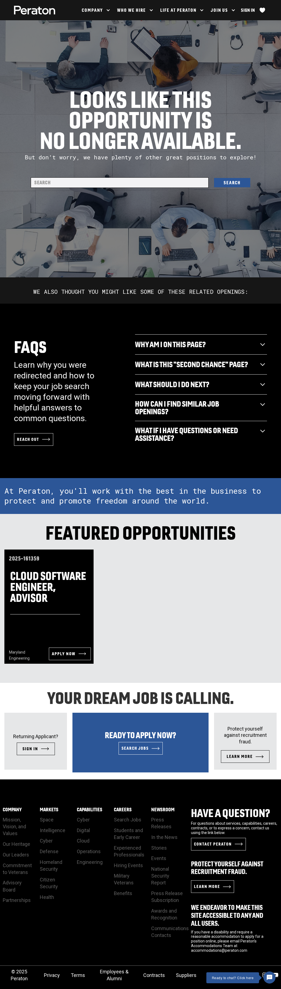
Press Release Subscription (167, 896)
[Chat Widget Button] (269, 977)
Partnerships (17, 900)
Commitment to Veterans (17, 869)
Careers (123, 809)
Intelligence (52, 830)
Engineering (90, 862)
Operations (89, 851)
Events (158, 858)
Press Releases (161, 823)
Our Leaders (16, 855)
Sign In (248, 10)
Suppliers (186, 975)
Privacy (52, 975)
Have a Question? (230, 813)
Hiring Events (128, 865)
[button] (95, 10)
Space (47, 820)
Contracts (154, 975)
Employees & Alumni (114, 975)
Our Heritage (16, 844)
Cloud (83, 841)
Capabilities (89, 809)
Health (47, 897)
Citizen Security (49, 883)
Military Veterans (124, 879)
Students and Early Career (128, 833)
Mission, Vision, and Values (14, 826)
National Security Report (160, 876)
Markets (49, 809)
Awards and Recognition (164, 914)
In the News (164, 837)
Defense (49, 851)
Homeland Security (51, 865)
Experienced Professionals (129, 851)
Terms (78, 975)
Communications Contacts (170, 931)
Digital (83, 830)
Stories (159, 848)
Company (12, 809)
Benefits (123, 893)
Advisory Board (12, 886)
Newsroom (163, 809)
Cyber (46, 841)
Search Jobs (127, 820)
